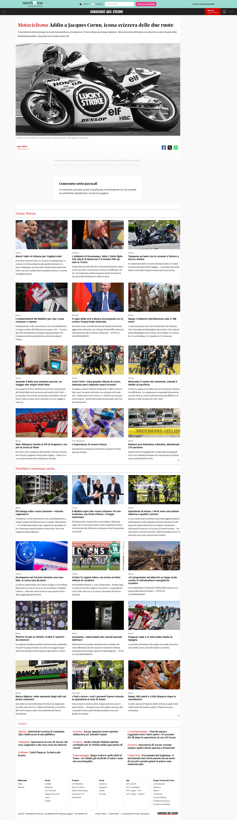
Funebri (48, 801)
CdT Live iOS (131, 784)
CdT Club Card (50, 790)
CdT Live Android (132, 787)
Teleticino (157, 787)
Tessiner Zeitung (159, 797)
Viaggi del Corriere (52, 794)
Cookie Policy (114, 814)
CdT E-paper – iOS (133, 790)
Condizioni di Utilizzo (161, 801)
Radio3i (156, 790)
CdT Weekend (77, 784)
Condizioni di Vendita (161, 804)
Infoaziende (76, 797)
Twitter (102, 790)
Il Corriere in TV (78, 794)
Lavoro (47, 797)
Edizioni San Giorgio (80, 790)
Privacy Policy (101, 814)
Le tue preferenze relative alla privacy (135, 814)
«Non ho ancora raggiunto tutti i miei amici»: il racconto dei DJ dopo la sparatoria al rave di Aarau (152, 734)
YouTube (102, 794)
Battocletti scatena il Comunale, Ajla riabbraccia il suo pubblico (41, 733)
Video (20, 784)
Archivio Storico (78, 787)
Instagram (103, 787)
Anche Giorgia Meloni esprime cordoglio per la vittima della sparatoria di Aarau (97, 744)
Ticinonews (157, 794)
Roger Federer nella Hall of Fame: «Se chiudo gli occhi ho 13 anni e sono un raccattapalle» (98, 758)
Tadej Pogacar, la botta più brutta (39, 754)
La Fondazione (159, 784)
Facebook (103, 784)
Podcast (21, 787)
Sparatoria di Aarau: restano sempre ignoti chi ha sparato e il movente (151, 746)
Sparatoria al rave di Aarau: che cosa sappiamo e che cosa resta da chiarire (43, 743)
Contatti (48, 784)
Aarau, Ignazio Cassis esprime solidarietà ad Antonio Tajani (95, 733)
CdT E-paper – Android (135, 794)
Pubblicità (49, 787)
